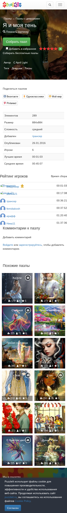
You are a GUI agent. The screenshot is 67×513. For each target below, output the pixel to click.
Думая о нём (50, 440)
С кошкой (17, 310)
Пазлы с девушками (28, 18)
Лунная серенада (17, 342)
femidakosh (13, 208)
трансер (37, 136)
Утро (50, 375)
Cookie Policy (23, 500)
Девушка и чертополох (50, 279)
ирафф (11, 216)
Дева (17, 375)
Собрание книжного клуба (50, 409)
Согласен (13, 508)
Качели (17, 277)
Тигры (28, 68)
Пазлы (8, 18)
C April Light (20, 62)
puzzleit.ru (11, 497)
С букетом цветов (17, 440)
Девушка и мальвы (17, 407)
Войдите (8, 244)
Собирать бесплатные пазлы (20, 53)
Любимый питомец (49, 342)
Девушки (17, 68)
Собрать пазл (16, 42)
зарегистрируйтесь (30, 244)
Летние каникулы (49, 310)
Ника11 (11, 223)
